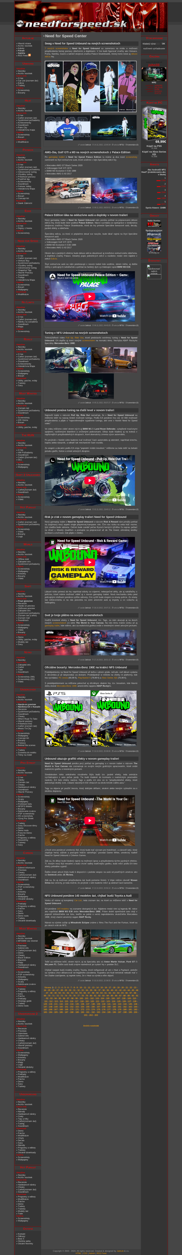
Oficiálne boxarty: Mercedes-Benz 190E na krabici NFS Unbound (86, 667)
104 (102, 998)
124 (113, 1001)
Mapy (20, 962)
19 (118, 987)
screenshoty (131, 157)
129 (45, 1004)
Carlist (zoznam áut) (27, 118)
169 (66, 1009)
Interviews (22, 1033)
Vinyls (21, 1138)
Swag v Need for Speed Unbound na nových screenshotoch (82, 43)
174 (93, 1009)
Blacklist (22, 960)
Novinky (22, 71)
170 (71, 1009)
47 (47, 993)
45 (133, 990)
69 (45, 995)
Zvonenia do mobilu (27, 752)
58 (93, 993)
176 (103, 1009)
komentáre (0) (133, 145)
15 (102, 987)
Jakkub (88, 145)
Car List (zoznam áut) (28, 80)
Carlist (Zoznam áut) (27, 457)
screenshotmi (88, 340)
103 (97, 998)
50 (59, 993)
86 (116, 995)
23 (135, 987)
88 (124, 995)
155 (87, 1007)
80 (91, 995)
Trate (20, 669)
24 (45, 990)
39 (108, 990)
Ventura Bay (23, 260)
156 (93, 1007)
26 (53, 990)
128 (134, 1001)
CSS (85, 1253)
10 (81, 987)
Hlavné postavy (25, 721)
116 (71, 1001)
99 (76, 998)
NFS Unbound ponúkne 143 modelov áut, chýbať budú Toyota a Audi (88, 895)
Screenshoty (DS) (26, 679)
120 (92, 1001)
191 (87, 1012)
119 (87, 1001)
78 (82, 995)
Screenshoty (24, 90)
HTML (78, 1253)
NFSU (121, 145)
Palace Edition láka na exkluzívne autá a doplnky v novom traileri (86, 215)
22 (131, 987)
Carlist (21, 667)
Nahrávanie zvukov (27, 811)
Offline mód (23, 559)
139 (98, 1004)
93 (51, 998)
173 (87, 1009)
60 (101, 993)
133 (66, 1004)
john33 (154, 65)
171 (77, 1009)
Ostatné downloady (27, 920)
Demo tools (23, 830)
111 (45, 1001)
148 (50, 1007)
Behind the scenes (26, 745)
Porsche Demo (25, 833)
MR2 (154, 82)
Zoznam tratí (24, 618)
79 (87, 995)
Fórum (21, 50)
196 (114, 1012)
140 (103, 1004)
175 (98, 1009)
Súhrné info (23, 948)
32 (78, 990)
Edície (21, 83)
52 (68, 993)
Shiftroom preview (26, 608)
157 (98, 1007)
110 (134, 998)
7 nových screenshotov (56, 48)
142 (114, 1004)
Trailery (21, 85)
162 (125, 1007)
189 (77, 1012)
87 (120, 995)
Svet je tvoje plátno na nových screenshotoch (74, 615)
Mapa (20, 326)
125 (118, 1001)
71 (53, 995)
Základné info (24, 561)
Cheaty (21, 716)
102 (92, 998)
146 (135, 1004)
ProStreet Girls (25, 804)
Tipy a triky (23, 1118)
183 (45, 1012)
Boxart (21, 137)
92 (47, 998)
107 (118, 998)
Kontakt (21, 1234)
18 (114, 987)
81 (95, 995)
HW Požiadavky (25, 452)
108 (123, 998)
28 (62, 990)
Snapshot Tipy (24, 270)
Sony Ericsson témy (27, 825)
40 (112, 990)
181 (130, 1009)
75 (70, 995)
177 (109, 1009)
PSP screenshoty (26, 813)
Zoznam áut (23, 408)
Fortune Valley (24, 186)
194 (103, 1012)
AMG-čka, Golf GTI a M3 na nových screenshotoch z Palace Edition (87, 152)
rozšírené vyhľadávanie (154, 48)
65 (122, 993)
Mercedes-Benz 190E (67, 686)
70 (49, 995)
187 (66, 1012)
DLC (20, 460)
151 (66, 1007)
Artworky (22, 573)
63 (114, 993)
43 (124, 990)
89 (129, 995)
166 (50, 1009)
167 (55, 1009)
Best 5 (21, 1238)
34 (87, 990)
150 (61, 1007)
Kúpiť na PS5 (154, 146)
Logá (20, 536)
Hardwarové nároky (27, 787)
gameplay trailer (52, 625)
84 (108, 995)
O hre (20, 78)
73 (62, 995)
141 (109, 1004)
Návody (21, 1111)
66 (126, 993)
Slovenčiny (23, 840)
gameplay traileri (57, 157)
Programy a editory (27, 838)
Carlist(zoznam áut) (27, 875)
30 (70, 990)
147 (45, 1007)
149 (55, 1007)
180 (125, 1009)
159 (109, 1007)
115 (66, 1001)
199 (130, 1012)
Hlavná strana (24, 43)
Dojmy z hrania (25, 228)
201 (85, 1015)
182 (135, 1009)
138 (93, 1004)
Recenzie (22, 603)
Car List (78, 900)
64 (118, 993)
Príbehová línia (25, 723)
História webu (24, 1241)
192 (93, 1012)
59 (97, 993)
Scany (21, 799)
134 (71, 1004)
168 (61, 1009)
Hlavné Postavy (25, 272)
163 (130, 1007)
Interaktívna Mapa (26, 188)
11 (85, 987)
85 (112, 995)
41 (116, 990)
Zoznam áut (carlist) (27, 615)
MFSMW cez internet (28, 941)
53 (72, 993)
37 (99, 990)
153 (77, 1007)
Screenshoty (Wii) (26, 677)
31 (74, 990)
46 (137, 990)
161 (119, 1007)
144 (125, 1004)
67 (131, 993)
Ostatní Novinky (25, 1243)
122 (102, 1001)
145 (130, 1004)
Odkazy (21, 1236)
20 (122, 987)
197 (119, 1012)
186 (61, 1012)
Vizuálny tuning (25, 174)
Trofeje (21, 277)
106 (113, 998)
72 (57, 995)
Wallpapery (23, 289)
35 (91, 990)
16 (106, 987)
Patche (21, 835)
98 (72, 998)
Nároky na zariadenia (28, 322)
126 (124, 1001)
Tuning (21, 1123)
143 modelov (63, 908)
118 (81, 1001)
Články (21, 780)
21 (127, 987)
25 (49, 990)
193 (98, 1012)
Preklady (22, 904)
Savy (20, 385)
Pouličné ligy (24, 179)
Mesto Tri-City (24, 728)
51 (64, 993)
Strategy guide (24, 1001)
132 (61, 1004)
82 (99, 995)
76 (74, 995)
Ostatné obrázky (25, 899)
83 (103, 995)
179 (119, 1009)
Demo (20, 637)
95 (60, 998)
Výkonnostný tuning (27, 172)
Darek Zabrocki (25, 203)
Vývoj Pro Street (25, 818)
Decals (21, 1140)
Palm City (22, 127)
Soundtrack (23, 125)
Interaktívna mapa (26, 130)
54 (76, 993)
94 (55, 998)
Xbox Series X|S (109, 677)
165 (45, 1009)
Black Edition (24, 957)
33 (82, 990)
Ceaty (20, 1116)
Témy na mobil (25, 755)
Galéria (21, 53)
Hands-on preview (26, 606)
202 (91, 1015)
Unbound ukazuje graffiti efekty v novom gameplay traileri (82, 758)
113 (56, 1001)
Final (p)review (25, 601)
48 (51, 993)
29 (66, 990)
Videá (20, 499)
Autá (20, 889)
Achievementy (24, 122)
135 (77, 1004)
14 (97, 987)
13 (93, 987)
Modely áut (23, 642)
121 (97, 1001)
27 (57, 990)
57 (89, 993)
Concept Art (23, 198)
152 (71, 1007)
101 (86, 998)
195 (109, 1012)
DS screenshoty (25, 816)
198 (125, 1012)
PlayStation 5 (84, 677)
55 (80, 993)
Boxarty (21, 93)
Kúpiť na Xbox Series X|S (154, 153)
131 (55, 1004)
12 (89, 987)
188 (71, 1012)
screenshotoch (59, 623)
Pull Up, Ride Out (74, 338)
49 (55, 993)
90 (133, 995)
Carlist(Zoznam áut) (27, 489)
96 (64, 998)
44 (129, 990)
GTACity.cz (154, 253)
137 (87, 1004)
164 (135, 1007)
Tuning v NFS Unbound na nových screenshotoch (76, 332)
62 (110, 993)
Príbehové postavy (27, 176)
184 (50, 1012)
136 (82, 1004)
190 (82, 1012)
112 (50, 1001)
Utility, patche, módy (27, 380)
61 (105, 993)
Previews (22, 870)
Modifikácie (23, 142)
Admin (92, 1253)
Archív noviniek (25, 46)
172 (82, 1009)
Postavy (22, 743)
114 (61, 1001)
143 (119, 1004)
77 (78, 995)
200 (135, 1012)
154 (82, 1007)
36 (95, 990)
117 (76, 1001)
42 (120, 990)
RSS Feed (23, 55)
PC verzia (63, 677)
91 (137, 995)
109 (129, 998)
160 (114, 1007)
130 (50, 1004)
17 (110, 987)
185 (55, 1012)
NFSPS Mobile (25, 806)
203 (96, 1015)
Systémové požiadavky (29, 120)
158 (103, 1007)
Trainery (22, 383)
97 (68, 998)
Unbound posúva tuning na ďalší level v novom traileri (79, 410)
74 (66, 995)
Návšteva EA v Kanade (29, 706)
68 (135, 993)
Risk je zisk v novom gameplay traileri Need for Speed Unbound (85, 517)
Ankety (21, 48)
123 (108, 1001)
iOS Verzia (23, 420)
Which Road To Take (27, 719)
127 (129, 1001)
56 (85, 993)
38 (103, 990)
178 (114, 1009)
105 (107, 998)
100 (81, 998)
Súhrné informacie (26, 867)
